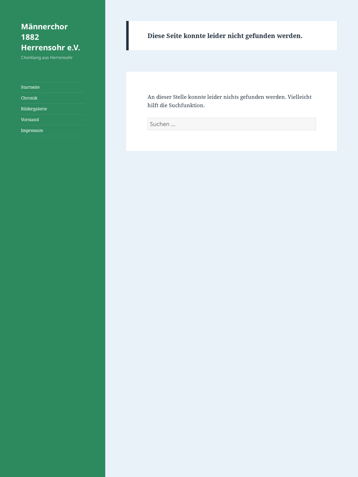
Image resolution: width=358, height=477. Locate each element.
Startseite (30, 87)
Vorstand (30, 120)
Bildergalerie (34, 109)
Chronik (29, 98)
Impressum (32, 130)
